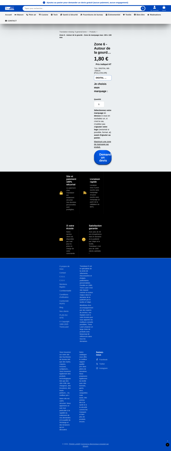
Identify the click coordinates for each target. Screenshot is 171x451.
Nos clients (64, 311)
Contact (62, 273)
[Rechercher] (143, 8)
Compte (154, 8)
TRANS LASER (74, 444)
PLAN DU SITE (63, 316)
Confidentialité (65, 291)
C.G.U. (62, 277)
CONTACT (12, 21)
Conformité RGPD (64, 302)
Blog (61, 307)
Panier (164, 8)
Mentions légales (63, 285)
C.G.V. (62, 280)
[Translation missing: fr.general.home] (9, 8)
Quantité (97, 99)
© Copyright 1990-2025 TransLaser (64, 324)
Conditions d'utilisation (64, 295)
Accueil (8, 15)
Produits (92, 32)
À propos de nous (64, 267)
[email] (167, 445)
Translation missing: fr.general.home (73, 32)
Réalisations (155, 15)
